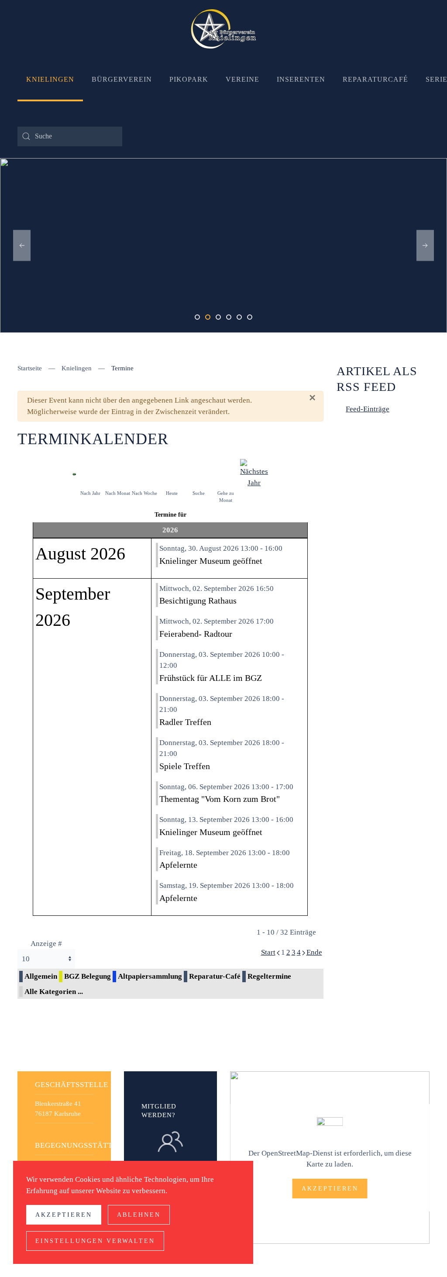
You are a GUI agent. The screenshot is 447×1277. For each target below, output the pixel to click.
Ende (314, 952)
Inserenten (301, 79)
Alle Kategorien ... (53, 991)
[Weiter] (303, 952)
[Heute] (171, 473)
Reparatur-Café (215, 976)
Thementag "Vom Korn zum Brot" (219, 799)
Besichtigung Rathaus (198, 600)
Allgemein (40, 976)
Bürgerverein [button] (122, 79)
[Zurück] (278, 952)
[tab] (197, 317)
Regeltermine (269, 976)
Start (268, 952)
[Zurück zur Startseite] (223, 29)
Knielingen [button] (50, 79)
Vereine (242, 79)
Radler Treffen (185, 722)
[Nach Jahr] (90, 473)
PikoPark (188, 79)
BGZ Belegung (87, 976)
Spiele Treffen (184, 766)
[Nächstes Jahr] (254, 473)
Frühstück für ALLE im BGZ (210, 678)
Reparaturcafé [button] (375, 79)
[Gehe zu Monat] (226, 473)
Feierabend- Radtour (195, 633)
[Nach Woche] (144, 473)
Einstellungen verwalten (95, 1241)
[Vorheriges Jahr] (74, 473)
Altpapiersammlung (150, 976)
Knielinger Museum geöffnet (210, 561)
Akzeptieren (330, 1188)
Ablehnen (139, 1214)
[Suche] (199, 473)
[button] (22, 245)
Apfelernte (178, 865)
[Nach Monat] (117, 473)
